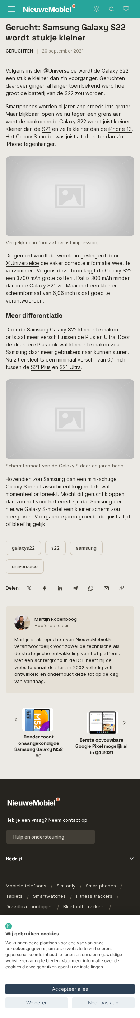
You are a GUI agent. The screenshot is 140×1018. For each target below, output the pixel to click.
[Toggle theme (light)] (96, 8)
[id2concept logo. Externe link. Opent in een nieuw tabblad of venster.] (8, 926)
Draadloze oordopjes (29, 906)
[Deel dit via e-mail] (106, 588)
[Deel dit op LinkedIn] (59, 588)
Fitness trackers (94, 896)
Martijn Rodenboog (55, 619)
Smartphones (101, 886)
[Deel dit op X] (29, 588)
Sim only (66, 886)
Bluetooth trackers (84, 906)
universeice (25, 566)
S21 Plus (41, 367)
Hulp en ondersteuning (38, 837)
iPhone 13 (120, 129)
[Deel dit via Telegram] (75, 588)
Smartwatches (49, 896)
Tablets (14, 896)
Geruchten (19, 51)
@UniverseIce (22, 263)
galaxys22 (23, 548)
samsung (86, 548)
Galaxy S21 (42, 285)
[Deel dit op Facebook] (44, 588)
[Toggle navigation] (11, 9)
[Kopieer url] (121, 588)
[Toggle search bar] (111, 8)
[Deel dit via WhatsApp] (90, 588)
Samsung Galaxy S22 (52, 329)
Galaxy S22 (72, 121)
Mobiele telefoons (26, 886)
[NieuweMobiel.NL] (44, 9)
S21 (46, 129)
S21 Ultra (70, 367)
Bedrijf (14, 858)
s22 (55, 548)
